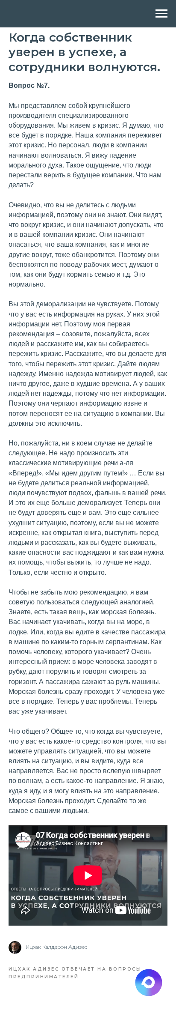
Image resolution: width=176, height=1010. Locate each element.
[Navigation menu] (161, 13)
